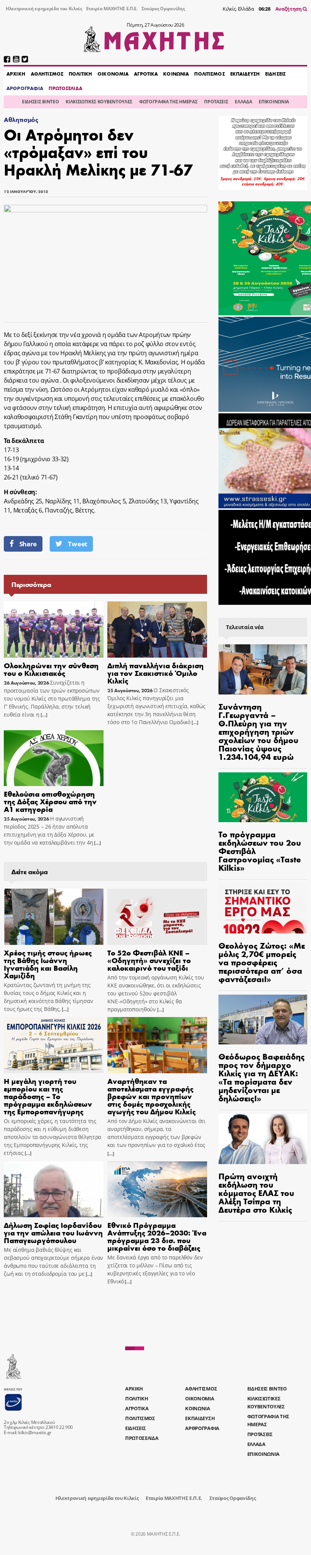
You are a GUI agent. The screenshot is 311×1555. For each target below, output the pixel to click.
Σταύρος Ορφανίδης (163, 8)
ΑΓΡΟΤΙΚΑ (146, 73)
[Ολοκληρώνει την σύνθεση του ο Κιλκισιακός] (54, 629)
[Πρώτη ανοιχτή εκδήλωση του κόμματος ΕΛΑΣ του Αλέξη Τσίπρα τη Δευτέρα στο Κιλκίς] (262, 1139)
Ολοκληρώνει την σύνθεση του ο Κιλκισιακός (51, 669)
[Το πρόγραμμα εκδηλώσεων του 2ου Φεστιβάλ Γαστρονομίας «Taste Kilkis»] (262, 797)
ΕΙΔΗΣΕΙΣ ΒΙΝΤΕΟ (40, 101)
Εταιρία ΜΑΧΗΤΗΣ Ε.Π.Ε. (112, 8)
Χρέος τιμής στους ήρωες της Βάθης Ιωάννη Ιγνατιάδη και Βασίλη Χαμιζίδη (48, 963)
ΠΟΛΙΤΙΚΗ (80, 73)
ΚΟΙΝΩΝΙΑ (176, 73)
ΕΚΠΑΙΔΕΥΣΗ (245, 73)
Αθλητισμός (21, 119)
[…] (43, 715)
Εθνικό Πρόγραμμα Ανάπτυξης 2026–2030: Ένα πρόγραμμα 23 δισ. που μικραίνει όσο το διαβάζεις (156, 1236)
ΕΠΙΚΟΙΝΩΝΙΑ (274, 101)
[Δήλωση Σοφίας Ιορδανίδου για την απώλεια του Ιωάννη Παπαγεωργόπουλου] (54, 1189)
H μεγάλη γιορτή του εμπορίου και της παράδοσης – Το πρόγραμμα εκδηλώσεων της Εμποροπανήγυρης (48, 1096)
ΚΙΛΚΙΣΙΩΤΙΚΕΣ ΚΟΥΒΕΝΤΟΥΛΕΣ (99, 101)
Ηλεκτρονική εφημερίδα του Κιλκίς (44, 8)
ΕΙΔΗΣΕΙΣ (275, 73)
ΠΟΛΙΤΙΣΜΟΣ (209, 73)
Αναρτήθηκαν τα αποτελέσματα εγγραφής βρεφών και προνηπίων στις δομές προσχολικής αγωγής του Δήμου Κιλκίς (151, 1096)
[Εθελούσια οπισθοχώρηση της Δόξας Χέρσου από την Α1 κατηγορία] (54, 758)
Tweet (77, 543)
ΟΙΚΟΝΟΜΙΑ (113, 73)
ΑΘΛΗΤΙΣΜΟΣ (47, 73)
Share (28, 543)
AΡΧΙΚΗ (15, 73)
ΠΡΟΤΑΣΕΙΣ (216, 101)
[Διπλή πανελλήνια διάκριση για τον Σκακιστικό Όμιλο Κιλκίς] (157, 629)
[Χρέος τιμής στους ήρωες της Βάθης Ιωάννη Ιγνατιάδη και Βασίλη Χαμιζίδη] (54, 917)
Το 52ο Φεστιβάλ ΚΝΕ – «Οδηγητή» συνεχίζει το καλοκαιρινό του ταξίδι (149, 960)
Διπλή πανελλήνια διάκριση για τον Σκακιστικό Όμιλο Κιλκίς (155, 672)
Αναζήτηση (289, 8)
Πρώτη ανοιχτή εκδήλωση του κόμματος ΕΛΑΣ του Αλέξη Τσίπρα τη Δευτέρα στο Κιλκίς (256, 1192)
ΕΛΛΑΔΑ (243, 101)
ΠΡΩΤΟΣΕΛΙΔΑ (65, 88)
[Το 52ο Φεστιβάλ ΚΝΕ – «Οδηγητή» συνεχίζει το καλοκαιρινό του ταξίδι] (157, 917)
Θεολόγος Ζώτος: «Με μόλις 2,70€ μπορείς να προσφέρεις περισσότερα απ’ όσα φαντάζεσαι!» (261, 962)
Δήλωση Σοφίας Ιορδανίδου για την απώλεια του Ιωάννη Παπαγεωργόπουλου (53, 1232)
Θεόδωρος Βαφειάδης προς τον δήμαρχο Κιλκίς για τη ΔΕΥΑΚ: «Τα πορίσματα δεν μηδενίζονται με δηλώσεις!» (261, 1077)
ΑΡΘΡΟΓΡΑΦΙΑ (24, 88)
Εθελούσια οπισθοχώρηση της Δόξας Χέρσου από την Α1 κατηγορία (50, 801)
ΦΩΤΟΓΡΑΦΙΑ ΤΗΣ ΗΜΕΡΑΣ (168, 101)
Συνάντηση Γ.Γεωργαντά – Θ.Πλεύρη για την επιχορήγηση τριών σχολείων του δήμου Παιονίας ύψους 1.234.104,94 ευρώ (258, 731)
